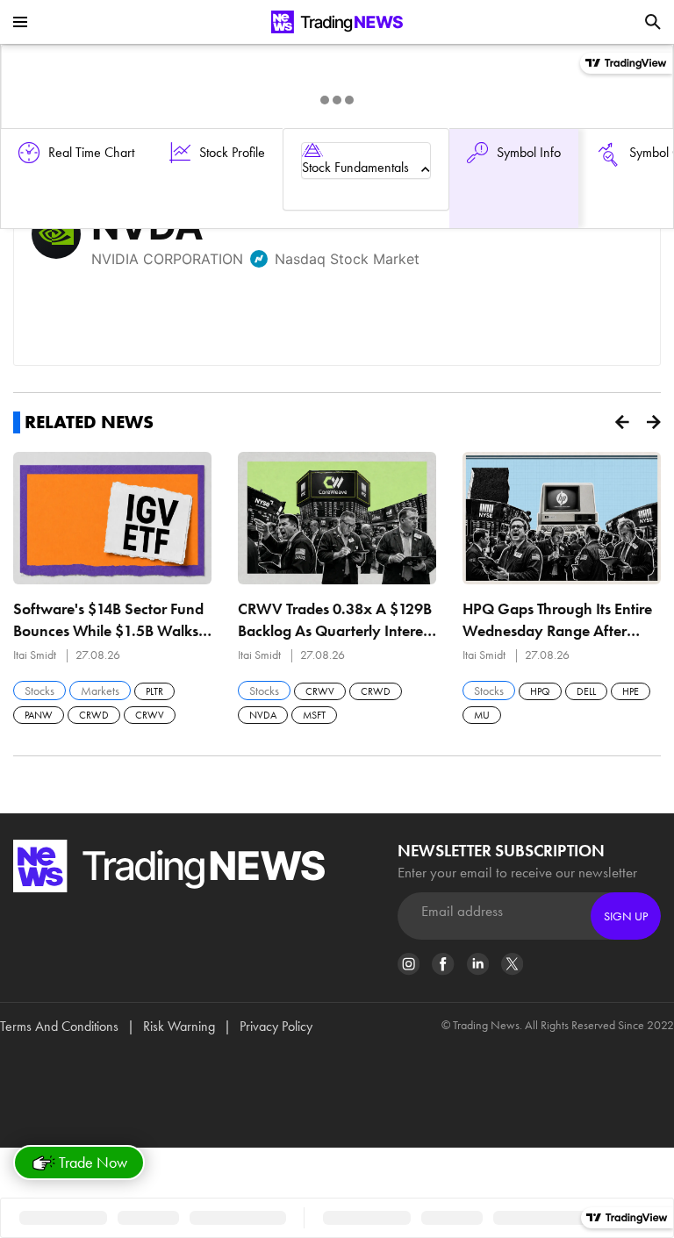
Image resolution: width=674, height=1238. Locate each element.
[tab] (366, 160)
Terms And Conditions (59, 1026)
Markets (100, 690)
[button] (622, 422)
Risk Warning (179, 1026)
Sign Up (626, 916)
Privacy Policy (276, 1026)
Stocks (39, 690)
